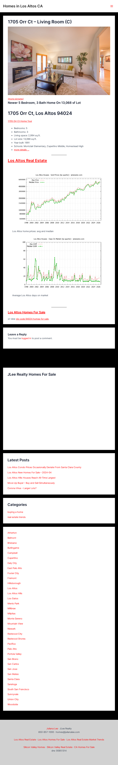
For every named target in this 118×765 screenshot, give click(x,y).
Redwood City (15, 633)
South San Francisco (18, 689)
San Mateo (13, 674)
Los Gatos (13, 598)
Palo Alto (12, 649)
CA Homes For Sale (84, 747)
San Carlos (13, 664)
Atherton (12, 532)
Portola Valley (15, 654)
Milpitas (12, 613)
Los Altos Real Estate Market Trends (85, 739)
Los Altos (12, 588)
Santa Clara (14, 679)
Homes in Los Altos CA (23, 6)
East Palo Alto (15, 568)
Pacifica (12, 643)
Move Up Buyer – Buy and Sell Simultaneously (31, 483)
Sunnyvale (13, 694)
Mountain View (15, 623)
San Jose (12, 669)
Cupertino (13, 558)
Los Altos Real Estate (27, 160)
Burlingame (13, 547)
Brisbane (12, 543)
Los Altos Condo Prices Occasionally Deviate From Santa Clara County (44, 467)
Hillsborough (14, 583)
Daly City (12, 563)
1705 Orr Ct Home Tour (20, 121)
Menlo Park (13, 603)
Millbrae (12, 608)
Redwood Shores (17, 638)
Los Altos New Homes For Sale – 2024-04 (29, 472)
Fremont (12, 578)
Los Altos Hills (15, 593)
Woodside (13, 704)
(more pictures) (16, 98)
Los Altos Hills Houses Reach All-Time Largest (31, 477)
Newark (12, 628)
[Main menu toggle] (111, 6)
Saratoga (12, 684)
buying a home (15, 512)
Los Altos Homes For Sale (26, 312)
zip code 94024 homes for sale (32, 319)
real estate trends (17, 517)
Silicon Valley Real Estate (59, 747)
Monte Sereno (15, 618)
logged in (26, 338)
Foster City (13, 573)
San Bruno (13, 659)
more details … (21, 149)
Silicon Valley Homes (34, 747)
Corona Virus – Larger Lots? (22, 488)
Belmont (12, 537)
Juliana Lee (52, 728)
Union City (13, 699)
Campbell (12, 553)
